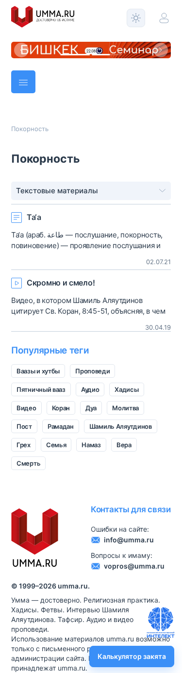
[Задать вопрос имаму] (160, 622)
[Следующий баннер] (160, 50)
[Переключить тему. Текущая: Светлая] (136, 18)
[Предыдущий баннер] (21, 50)
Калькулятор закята (132, 656)
